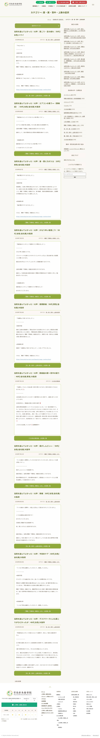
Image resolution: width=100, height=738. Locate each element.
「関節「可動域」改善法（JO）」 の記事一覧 (37, 153)
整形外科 (75, 701)
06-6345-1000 (64, 2)
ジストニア (67, 102)
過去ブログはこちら (69, 160)
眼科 (74, 708)
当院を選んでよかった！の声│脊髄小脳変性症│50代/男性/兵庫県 (74, 77)
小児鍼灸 (50, 6)
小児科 (74, 699)
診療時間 (41, 2)
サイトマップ (96, 735)
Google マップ (26, 699)
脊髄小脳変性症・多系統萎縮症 (72, 98)
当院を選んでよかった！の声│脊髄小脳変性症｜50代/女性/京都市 (74, 47)
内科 (74, 713)
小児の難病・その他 (69, 122)
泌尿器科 (75, 715)
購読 (75, 177)
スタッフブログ (89, 701)
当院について (81, 6)
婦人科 (74, 706)
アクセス (34, 699)
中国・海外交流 (89, 708)
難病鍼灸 (35, 6)
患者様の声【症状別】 (58, 19)
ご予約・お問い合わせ (80, 2)
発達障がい (60, 713)
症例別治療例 (72, 6)
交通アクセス (52, 2)
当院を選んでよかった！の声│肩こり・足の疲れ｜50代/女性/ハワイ (74, 42)
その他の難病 (67, 109)
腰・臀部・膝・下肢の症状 (71, 136)
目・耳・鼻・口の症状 (70, 129)
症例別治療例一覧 (75, 694)
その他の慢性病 (56, 381)
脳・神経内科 (76, 696)
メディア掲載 (89, 706)
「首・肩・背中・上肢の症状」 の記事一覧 (37, 95)
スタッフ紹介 (89, 699)
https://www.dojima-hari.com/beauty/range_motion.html (33, 89)
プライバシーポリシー (86, 735)
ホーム (49, 19)
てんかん (66, 105)
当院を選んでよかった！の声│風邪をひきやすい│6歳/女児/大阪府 (74, 67)
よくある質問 (45, 703)
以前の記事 (18, 681)
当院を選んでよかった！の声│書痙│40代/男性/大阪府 (74, 72)
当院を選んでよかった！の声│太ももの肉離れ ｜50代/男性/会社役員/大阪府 (75, 37)
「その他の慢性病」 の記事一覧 (37, 438)
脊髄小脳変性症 (61, 699)
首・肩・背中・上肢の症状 (53, 39)
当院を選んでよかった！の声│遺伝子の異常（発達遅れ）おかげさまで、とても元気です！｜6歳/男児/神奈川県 (74, 53)
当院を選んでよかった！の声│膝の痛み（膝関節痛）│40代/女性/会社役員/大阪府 (74, 60)
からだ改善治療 (61, 6)
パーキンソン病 (68, 95)
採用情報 (88, 713)
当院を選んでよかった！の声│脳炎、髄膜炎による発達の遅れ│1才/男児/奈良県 (74, 30)
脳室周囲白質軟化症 (62, 711)
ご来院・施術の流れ (46, 694)
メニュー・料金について (47, 696)
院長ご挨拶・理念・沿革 (91, 696)
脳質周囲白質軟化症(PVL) (71, 113)
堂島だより (88, 704)
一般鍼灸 (43, 6)
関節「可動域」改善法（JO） (52, 111)
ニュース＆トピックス (47, 708)
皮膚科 (74, 711)
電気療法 (60, 727)
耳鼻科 (74, 704)
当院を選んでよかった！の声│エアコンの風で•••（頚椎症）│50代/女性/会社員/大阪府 (74, 83)
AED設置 (88, 711)
